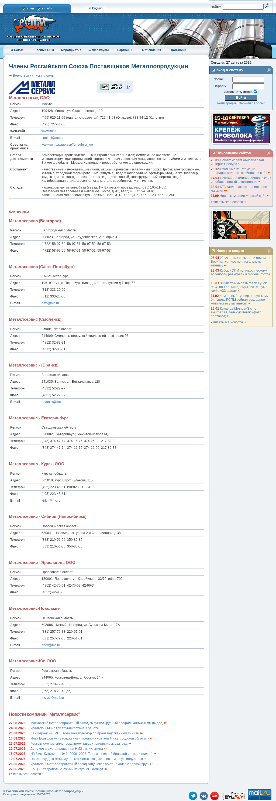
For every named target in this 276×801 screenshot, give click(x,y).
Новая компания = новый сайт (243, 196)
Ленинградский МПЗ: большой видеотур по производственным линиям (85, 733)
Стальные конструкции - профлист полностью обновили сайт (239, 171)
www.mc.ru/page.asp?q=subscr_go (67, 144)
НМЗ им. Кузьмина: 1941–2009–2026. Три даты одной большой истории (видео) (91, 754)
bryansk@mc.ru (53, 402)
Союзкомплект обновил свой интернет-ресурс (237, 162)
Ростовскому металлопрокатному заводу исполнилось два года (79, 743)
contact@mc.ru (52, 138)
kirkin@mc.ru (51, 500)
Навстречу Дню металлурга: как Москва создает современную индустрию (87, 759)
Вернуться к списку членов (33, 75)
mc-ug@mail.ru (53, 698)
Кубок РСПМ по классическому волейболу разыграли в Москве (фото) (241, 272)
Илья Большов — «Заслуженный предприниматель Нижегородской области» (90, 738)
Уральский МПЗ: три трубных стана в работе (65, 728)
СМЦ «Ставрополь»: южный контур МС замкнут (67, 769)
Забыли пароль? (252, 103)
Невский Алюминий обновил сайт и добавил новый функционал (241, 180)
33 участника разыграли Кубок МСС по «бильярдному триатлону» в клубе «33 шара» (239, 287)
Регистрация (227, 103)
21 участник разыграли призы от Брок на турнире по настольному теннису (240, 261)
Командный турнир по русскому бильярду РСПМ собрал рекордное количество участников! (239, 299)
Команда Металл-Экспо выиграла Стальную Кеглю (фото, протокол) (236, 312)
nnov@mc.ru (51, 645)
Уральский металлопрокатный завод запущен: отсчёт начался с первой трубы (91, 764)
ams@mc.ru (50, 303)
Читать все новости (26, 774)
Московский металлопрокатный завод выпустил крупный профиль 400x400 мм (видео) (97, 723)
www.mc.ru (49, 131)
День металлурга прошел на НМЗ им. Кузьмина (67, 749)
